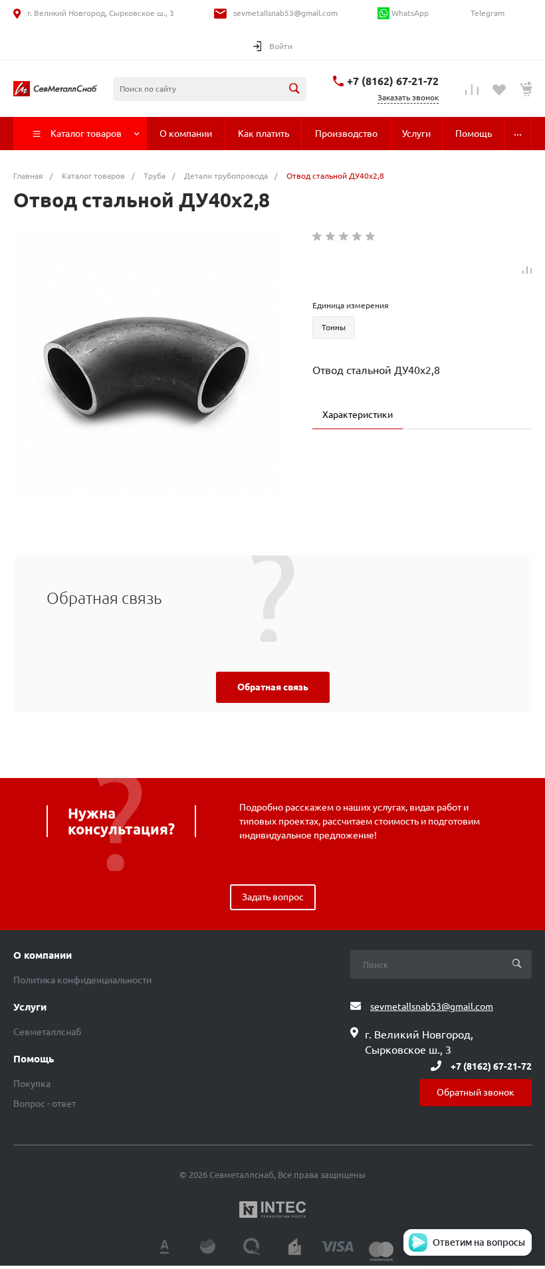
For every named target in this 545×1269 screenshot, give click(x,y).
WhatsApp (409, 13)
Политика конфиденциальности (82, 980)
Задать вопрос (273, 897)
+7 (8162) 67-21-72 (393, 81)
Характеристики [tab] (357, 414)
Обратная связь (272, 687)
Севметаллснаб (47, 1031)
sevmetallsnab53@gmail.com (285, 13)
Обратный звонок (475, 1092)
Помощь (33, 1059)
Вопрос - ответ (44, 1103)
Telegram (486, 13)
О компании (42, 955)
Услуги (30, 1007)
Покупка (32, 1083)
